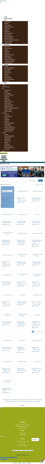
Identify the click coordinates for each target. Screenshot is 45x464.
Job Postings (7, 76)
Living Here (6, 46)
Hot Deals (6, 74)
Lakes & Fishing (7, 35)
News (5, 82)
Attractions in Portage (8, 26)
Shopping (6, 23)
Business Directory (8, 18)
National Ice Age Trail (8, 33)
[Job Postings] (33, 332)
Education (6, 49)
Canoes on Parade (8, 41)
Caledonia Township (8, 38)
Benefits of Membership (9, 67)
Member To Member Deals (36, 399)
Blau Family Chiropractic (6, 197)
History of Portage (8, 48)
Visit (5, 20)
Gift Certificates (7, 72)
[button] (1, 185)
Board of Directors (8, 77)
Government (6, 51)
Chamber (6, 64)
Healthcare (6, 53)
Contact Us (19, 401)
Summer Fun (7, 28)
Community (6, 44)
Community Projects (8, 62)
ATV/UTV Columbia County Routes (11, 39)
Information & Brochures (27, 401)
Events (5, 16)
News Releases (14, 399)
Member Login (7, 71)
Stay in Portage (7, 21)
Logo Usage (6, 80)
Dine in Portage (7, 25)
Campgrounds (7, 31)
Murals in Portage (8, 43)
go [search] (40, 180)
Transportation (7, 56)
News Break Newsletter (9, 79)
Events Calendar (21, 399)
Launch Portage (7, 69)
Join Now (6, 66)
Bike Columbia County (9, 36)
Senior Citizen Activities (9, 61)
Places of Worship (8, 57)
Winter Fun (6, 30)
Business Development (9, 54)
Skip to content (3, 0)
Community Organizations (9, 59)
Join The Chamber (36, 401)
